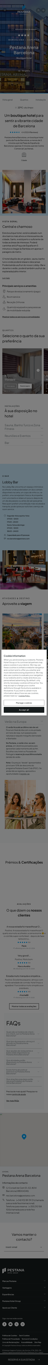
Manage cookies (24, 702)
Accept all (24, 709)
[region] (24, 682)
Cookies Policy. (24, 696)
